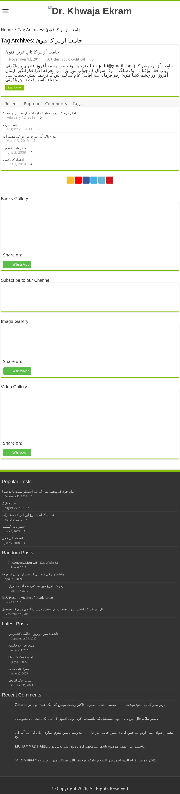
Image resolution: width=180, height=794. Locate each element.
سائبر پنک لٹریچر (19, 680)
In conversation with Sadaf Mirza (33, 563)
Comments (56, 103)
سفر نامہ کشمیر (14, 148)
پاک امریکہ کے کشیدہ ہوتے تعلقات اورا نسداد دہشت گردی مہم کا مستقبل (53, 609)
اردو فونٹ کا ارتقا (20, 657)
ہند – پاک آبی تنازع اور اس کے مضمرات (30, 136)
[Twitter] (93, 180)
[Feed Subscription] (178, 40)
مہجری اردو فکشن (21, 645)
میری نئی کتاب (18, 669)
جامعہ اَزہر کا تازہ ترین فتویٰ (32, 52)
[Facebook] (86, 180)
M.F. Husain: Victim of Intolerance (27, 598)
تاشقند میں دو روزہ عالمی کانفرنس (33, 634)
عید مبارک (10, 125)
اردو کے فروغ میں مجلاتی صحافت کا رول (36, 586)
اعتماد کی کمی (13, 160)
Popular (32, 103)
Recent (11, 103)
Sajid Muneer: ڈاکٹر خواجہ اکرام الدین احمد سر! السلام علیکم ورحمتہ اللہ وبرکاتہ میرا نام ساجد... (86, 760)
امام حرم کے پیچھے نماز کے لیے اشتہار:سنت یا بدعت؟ (39, 113)
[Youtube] (109, 180)
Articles (53, 59)
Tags (77, 103)
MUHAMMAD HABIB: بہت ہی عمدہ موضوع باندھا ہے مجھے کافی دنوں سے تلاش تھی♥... (80, 746)
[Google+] (78, 180)
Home (7, 29)
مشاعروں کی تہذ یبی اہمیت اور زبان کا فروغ (33, 574)
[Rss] (70, 180)
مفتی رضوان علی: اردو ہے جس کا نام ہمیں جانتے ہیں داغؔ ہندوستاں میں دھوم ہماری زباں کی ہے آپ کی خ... (94, 734)
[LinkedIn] (101, 180)
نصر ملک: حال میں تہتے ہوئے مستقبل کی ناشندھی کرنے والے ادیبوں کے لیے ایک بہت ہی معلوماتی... (86, 719)
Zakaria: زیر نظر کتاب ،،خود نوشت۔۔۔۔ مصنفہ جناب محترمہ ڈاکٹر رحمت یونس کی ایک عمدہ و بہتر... (90, 705)
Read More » (15, 87)
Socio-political (73, 59)
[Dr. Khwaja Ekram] (90, 10)
